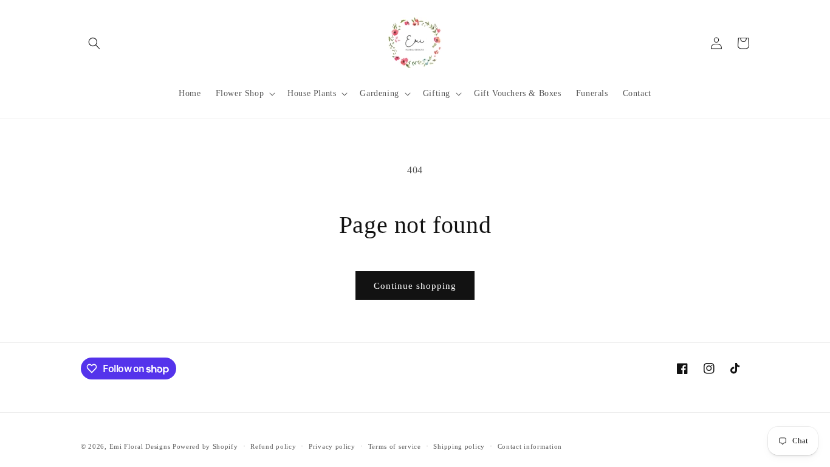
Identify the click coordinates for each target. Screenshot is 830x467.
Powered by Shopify (205, 446)
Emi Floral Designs (140, 446)
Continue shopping (415, 286)
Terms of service (394, 446)
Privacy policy (332, 446)
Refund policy (273, 446)
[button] (94, 43)
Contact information (530, 446)
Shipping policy (459, 446)
